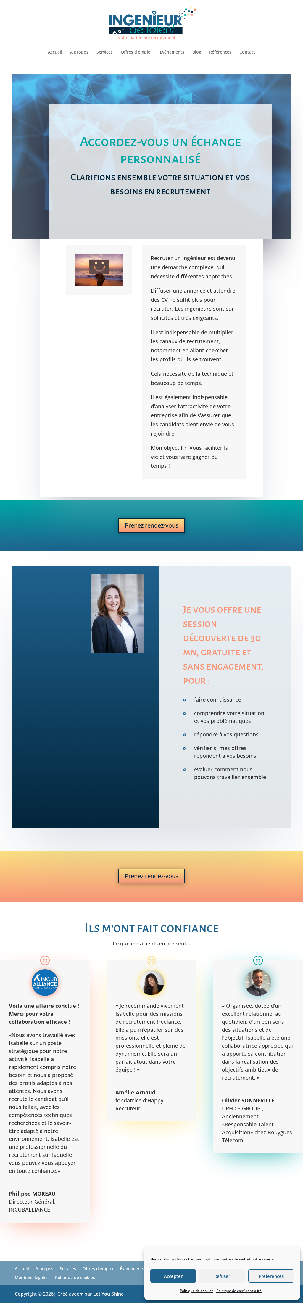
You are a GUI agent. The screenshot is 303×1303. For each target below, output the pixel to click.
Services (104, 52)
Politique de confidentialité (239, 1290)
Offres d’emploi (136, 52)
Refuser (222, 1276)
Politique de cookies (196, 1290)
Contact (247, 52)
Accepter (173, 1276)
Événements (172, 52)
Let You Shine (108, 1294)
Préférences (271, 1276)
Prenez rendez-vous (151, 525)
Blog (196, 52)
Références (220, 52)
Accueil (55, 52)
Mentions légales (32, 1277)
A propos (79, 52)
